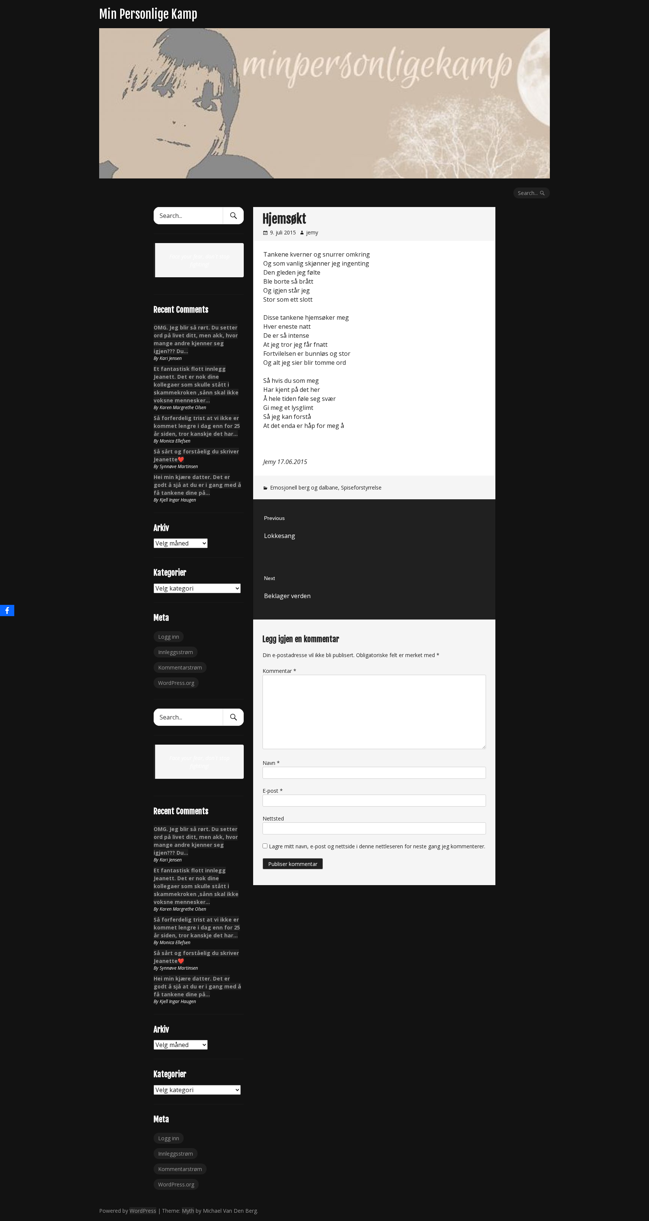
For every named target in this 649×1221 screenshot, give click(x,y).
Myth (188, 1210)
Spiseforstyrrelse (361, 487)
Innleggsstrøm (175, 652)
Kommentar (279, 670)
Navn (271, 762)
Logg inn (168, 636)
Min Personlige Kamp (148, 14)
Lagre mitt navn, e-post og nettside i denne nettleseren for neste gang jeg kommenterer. (377, 846)
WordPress (143, 1210)
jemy (312, 232)
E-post (273, 790)
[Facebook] (7, 610)
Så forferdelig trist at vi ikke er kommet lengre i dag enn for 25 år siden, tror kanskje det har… (197, 425)
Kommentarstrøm (180, 667)
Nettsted (273, 818)
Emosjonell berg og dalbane (304, 487)
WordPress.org (176, 682)
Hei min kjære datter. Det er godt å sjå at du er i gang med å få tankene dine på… (197, 484)
